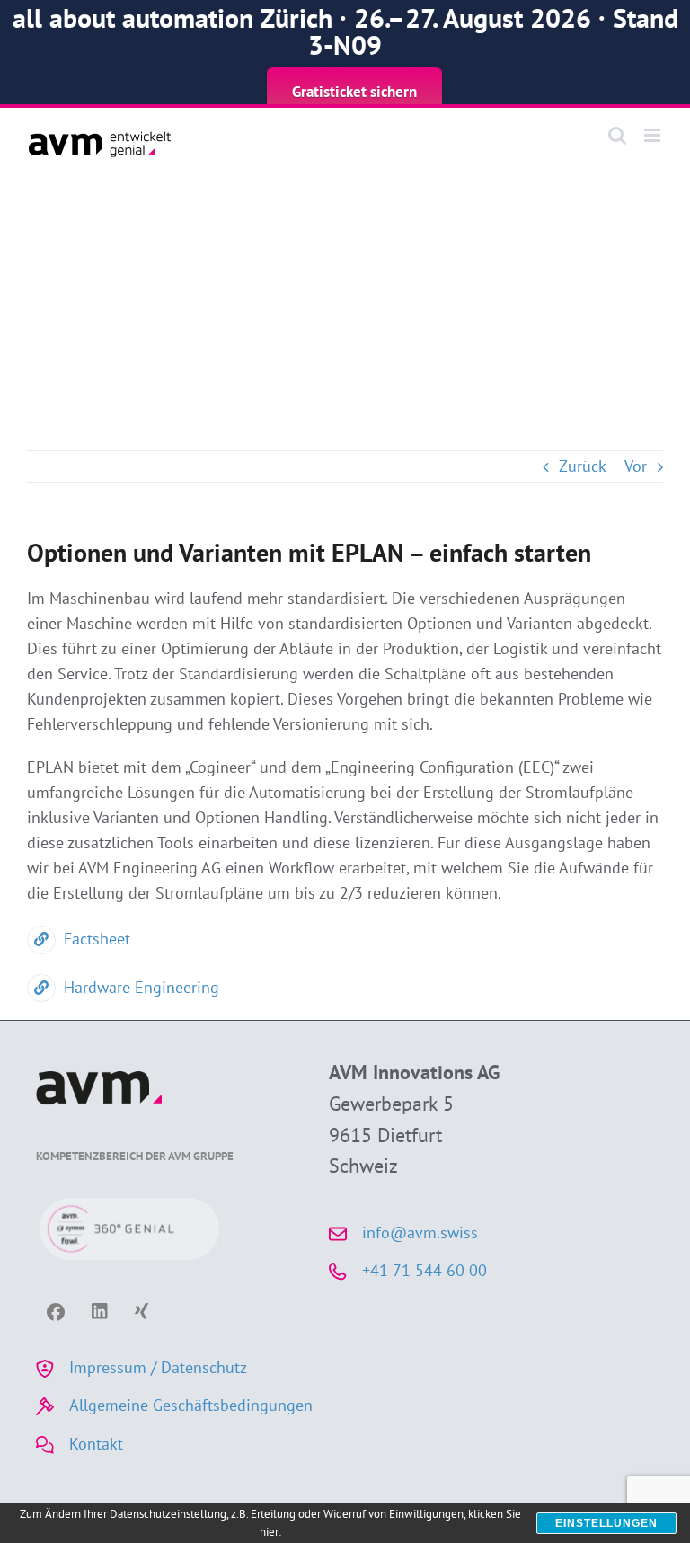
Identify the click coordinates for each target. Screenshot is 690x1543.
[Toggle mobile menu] (653, 135)
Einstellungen (606, 1523)
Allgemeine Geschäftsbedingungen (191, 1405)
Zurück (582, 466)
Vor (635, 466)
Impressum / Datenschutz (158, 1367)
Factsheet (97, 938)
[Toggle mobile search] (617, 135)
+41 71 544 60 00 (424, 1270)
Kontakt (96, 1443)
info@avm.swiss (420, 1232)
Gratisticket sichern (354, 92)
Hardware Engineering (141, 987)
